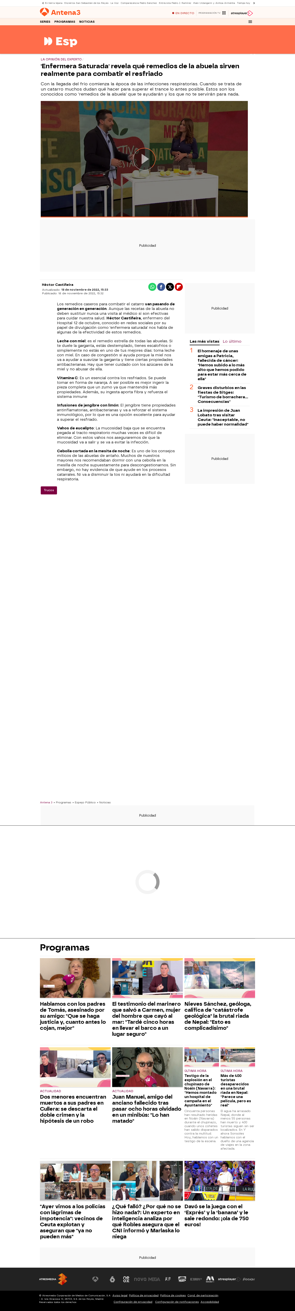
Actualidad (50, 1091)
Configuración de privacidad (133, 1301)
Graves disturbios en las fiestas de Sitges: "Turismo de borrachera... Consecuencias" (223, 394)
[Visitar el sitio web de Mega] (154, 1279)
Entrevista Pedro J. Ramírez (175, 3)
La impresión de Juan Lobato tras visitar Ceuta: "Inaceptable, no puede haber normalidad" (223, 417)
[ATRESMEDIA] (53, 1279)
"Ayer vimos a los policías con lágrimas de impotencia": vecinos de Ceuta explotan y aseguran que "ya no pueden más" (72, 1221)
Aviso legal (119, 1295)
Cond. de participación (202, 1295)
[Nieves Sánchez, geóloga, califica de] (219, 978)
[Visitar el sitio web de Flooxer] (249, 1279)
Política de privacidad (144, 1295)
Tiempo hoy (243, 3)
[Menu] (250, 21)
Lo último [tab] (232, 341)
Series (45, 21)
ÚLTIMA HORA (195, 1071)
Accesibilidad (209, 1301)
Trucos (49, 490)
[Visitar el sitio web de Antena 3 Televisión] (98, 1279)
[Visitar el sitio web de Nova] (140, 1279)
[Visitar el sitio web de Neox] (126, 1279)
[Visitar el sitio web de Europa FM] (196, 1279)
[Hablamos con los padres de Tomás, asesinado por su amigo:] (75, 978)
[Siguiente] (253, 3)
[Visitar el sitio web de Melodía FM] (210, 1279)
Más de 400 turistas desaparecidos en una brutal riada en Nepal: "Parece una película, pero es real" (236, 1090)
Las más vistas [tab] (204, 341)
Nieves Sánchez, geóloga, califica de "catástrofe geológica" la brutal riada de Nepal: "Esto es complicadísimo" (217, 1016)
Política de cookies (173, 1295)
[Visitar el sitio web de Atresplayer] (229, 1279)
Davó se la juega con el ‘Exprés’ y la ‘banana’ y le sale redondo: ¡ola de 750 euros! (216, 1215)
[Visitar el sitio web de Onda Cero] (182, 1279)
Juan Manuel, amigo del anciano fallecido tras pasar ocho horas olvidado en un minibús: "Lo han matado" (146, 1109)
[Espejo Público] (60, 51)
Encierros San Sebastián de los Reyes (86, 3)
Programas (64, 21)
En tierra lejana (53, 3)
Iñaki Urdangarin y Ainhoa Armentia (214, 3)
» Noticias (104, 802)
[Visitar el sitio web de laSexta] (112, 1279)
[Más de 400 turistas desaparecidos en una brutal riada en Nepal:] (238, 1057)
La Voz (115, 3)
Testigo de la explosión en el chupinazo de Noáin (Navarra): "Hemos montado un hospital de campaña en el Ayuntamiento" (200, 1090)
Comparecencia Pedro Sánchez (139, 3)
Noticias (87, 21)
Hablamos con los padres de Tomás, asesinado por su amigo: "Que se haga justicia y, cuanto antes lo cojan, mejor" (73, 1016)
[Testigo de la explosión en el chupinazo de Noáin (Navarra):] (201, 1057)
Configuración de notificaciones (177, 1301)
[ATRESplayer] (241, 13)
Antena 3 (46, 802)
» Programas (62, 802)
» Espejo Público (84, 802)
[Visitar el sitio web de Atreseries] (168, 1279)
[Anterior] (42, 3)
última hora (232, 1071)
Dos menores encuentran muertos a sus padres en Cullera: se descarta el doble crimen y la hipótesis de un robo (73, 1109)
